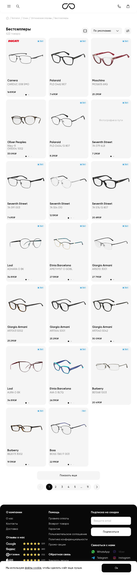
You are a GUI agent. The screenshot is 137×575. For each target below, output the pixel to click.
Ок (116, 568)
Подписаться (111, 531)
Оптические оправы (41, 18)
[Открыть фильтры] (128, 31)
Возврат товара (59, 523)
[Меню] (8, 6)
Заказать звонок (59, 560)
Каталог (16, 18)
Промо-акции (57, 544)
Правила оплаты (59, 518)
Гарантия (54, 528)
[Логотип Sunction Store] (68, 6)
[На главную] (7, 18)
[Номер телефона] (119, 6)
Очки (25, 18)
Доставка (12, 528)
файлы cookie (33, 567)
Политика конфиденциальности (68, 539)
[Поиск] (17, 6)
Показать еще (68, 475)
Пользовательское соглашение (68, 534)
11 (88, 486)
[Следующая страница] (97, 487)
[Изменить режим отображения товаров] (85, 31)
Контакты (12, 523)
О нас (9, 518)
